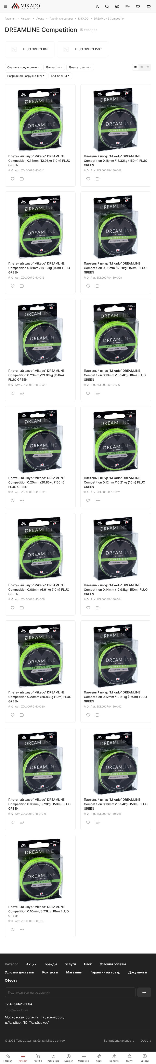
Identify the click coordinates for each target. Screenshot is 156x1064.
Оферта (11, 980)
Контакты (50, 972)
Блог (88, 964)
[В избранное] (12, 179)
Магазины (74, 972)
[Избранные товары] (138, 6)
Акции (31, 964)
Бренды (51, 964)
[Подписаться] (144, 992)
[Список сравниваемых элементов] (128, 6)
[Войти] (117, 6)
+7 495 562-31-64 (18, 1004)
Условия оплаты (113, 964)
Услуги (70, 964)
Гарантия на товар (105, 972)
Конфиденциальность (119, 1040)
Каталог (11, 964)
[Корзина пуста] (148, 6)
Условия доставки (19, 972)
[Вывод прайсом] (148, 67)
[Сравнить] (22, 179)
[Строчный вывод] (142, 67)
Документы (137, 972)
